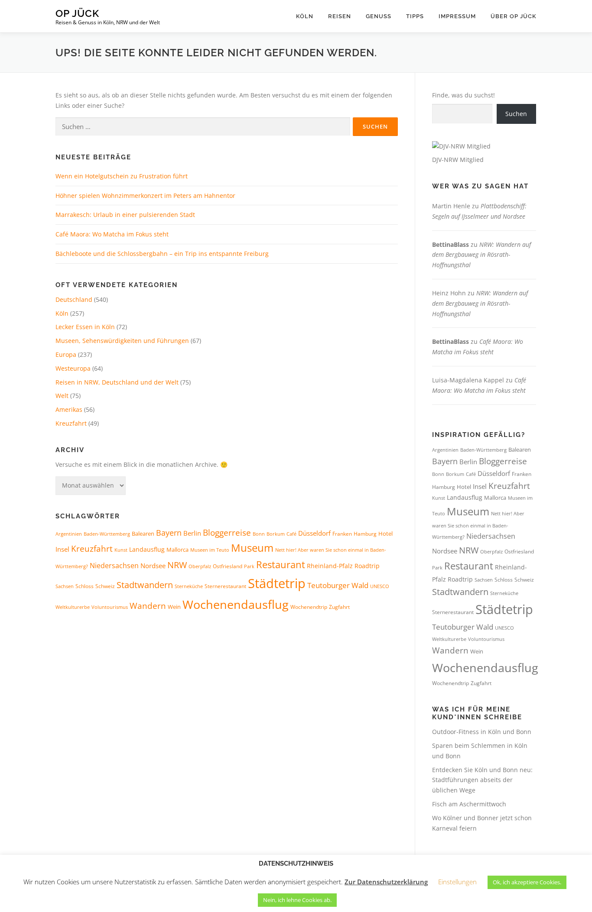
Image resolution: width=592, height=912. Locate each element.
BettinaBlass (450, 244)
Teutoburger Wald (337, 585)
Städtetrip (277, 583)
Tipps (415, 16)
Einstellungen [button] (457, 881)
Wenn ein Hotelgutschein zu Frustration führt (121, 176)
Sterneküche (189, 586)
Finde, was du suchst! (463, 95)
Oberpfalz (200, 566)
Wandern (148, 605)
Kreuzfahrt (71, 423)
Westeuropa (73, 368)
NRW (177, 565)
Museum (252, 548)
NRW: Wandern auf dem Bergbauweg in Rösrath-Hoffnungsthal (481, 254)
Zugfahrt (339, 607)
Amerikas (68, 409)
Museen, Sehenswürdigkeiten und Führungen (122, 340)
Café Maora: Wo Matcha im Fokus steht (112, 234)
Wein (174, 607)
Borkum (276, 534)
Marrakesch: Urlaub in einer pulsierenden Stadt (125, 214)
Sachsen (64, 586)
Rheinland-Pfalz (330, 566)
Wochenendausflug (235, 604)
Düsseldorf (314, 533)
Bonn (259, 534)
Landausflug (147, 549)
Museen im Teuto (209, 550)
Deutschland (73, 299)
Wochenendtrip (308, 607)
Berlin (192, 533)
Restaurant (280, 564)
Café (291, 533)
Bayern (169, 532)
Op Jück (77, 13)
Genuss (378, 16)
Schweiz (105, 586)
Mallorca (177, 549)
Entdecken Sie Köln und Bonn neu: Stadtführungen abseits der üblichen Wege (482, 780)
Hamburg (365, 533)
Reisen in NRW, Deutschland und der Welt (117, 382)
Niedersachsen (114, 565)
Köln (304, 16)
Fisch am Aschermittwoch (469, 804)
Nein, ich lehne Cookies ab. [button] (297, 900)
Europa (65, 354)
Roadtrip (367, 566)
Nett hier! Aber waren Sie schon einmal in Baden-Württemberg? (478, 525)
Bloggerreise (227, 532)
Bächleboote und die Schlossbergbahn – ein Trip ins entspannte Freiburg (162, 253)
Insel (62, 549)
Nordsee (153, 565)
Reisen (339, 16)
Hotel (385, 533)
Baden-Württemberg (107, 533)
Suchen (516, 114)
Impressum (457, 16)
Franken (342, 533)
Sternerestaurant (225, 586)
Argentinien (68, 533)
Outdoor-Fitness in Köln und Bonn (481, 732)
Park (249, 566)
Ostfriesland (227, 566)
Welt (61, 395)
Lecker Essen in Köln (85, 327)
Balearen (143, 533)
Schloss (84, 586)
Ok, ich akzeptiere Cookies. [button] (527, 882)
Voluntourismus (109, 607)
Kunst (120, 550)
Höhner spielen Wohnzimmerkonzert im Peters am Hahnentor (145, 195)
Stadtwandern (145, 585)
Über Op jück (514, 16)
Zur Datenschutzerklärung (386, 881)
